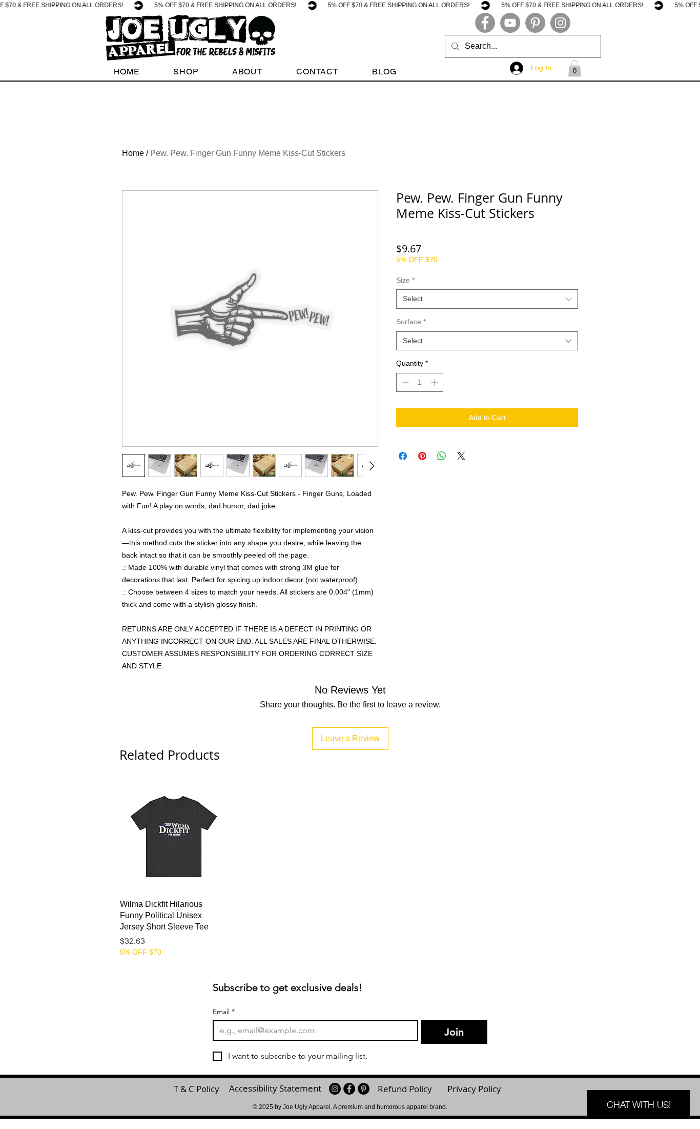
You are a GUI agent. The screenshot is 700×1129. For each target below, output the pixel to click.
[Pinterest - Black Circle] (363, 1089)
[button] (186, 72)
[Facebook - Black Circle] (349, 1089)
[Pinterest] (535, 23)
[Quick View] (174, 836)
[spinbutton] (419, 382)
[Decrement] (404, 382)
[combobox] (487, 299)
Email (224, 1011)
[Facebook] (485, 23)
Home (133, 153)
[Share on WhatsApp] (442, 456)
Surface (411, 322)
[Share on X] (461, 456)
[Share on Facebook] (403, 456)
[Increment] (435, 382)
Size (405, 280)
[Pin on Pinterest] (422, 456)
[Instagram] (560, 23)
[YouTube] (510, 23)
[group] (350, 870)
